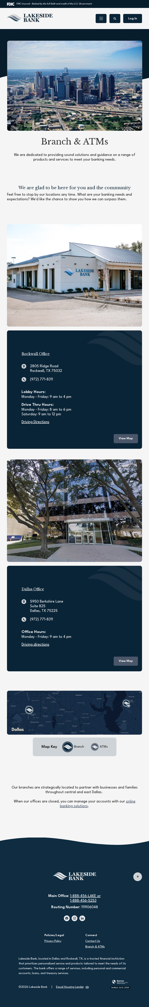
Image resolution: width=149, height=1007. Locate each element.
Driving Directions (35, 422)
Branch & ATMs (95, 946)
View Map (126, 438)
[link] (120, 984)
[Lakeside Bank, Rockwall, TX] (30, 18)
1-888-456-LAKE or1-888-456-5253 (85, 898)
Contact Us (92, 941)
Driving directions (35, 644)
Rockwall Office (36, 354)
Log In (132, 18)
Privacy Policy (52, 941)
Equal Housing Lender (72, 987)
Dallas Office (33, 589)
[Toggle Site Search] (114, 18)
